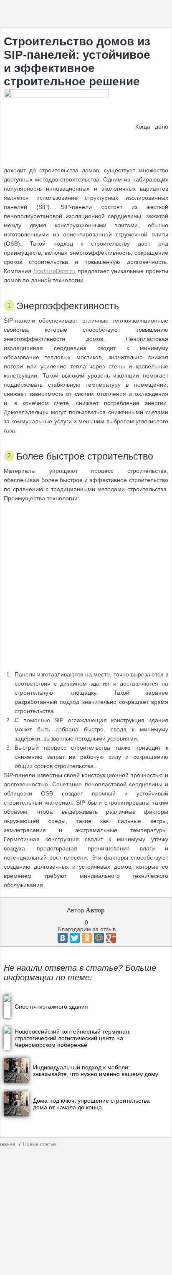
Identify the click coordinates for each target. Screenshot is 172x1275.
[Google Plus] (111, 938)
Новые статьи (39, 1144)
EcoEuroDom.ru (54, 271)
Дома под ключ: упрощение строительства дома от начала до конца (91, 1104)
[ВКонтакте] (63, 938)
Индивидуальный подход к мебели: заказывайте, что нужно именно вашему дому (95, 1070)
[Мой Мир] (99, 938)
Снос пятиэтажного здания (51, 1006)
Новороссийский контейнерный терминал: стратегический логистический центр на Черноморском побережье (73, 1038)
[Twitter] (75, 938)
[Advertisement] (86, 586)
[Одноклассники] (87, 938)
